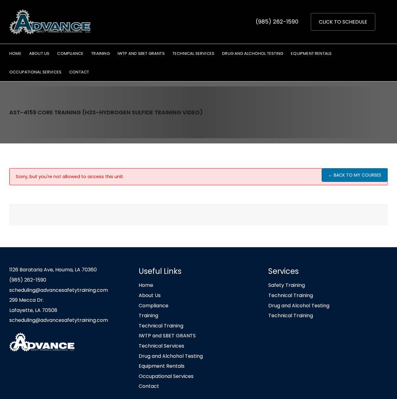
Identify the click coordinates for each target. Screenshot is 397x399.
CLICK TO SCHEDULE (343, 21)
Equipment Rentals (162, 366)
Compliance (153, 305)
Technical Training (161, 325)
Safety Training (286, 285)
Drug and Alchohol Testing (171, 356)
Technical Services (161, 345)
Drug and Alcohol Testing (298, 305)
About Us (150, 295)
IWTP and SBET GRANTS (167, 335)
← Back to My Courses (354, 175)
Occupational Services (166, 376)
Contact (149, 386)
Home (146, 285)
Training (148, 315)
